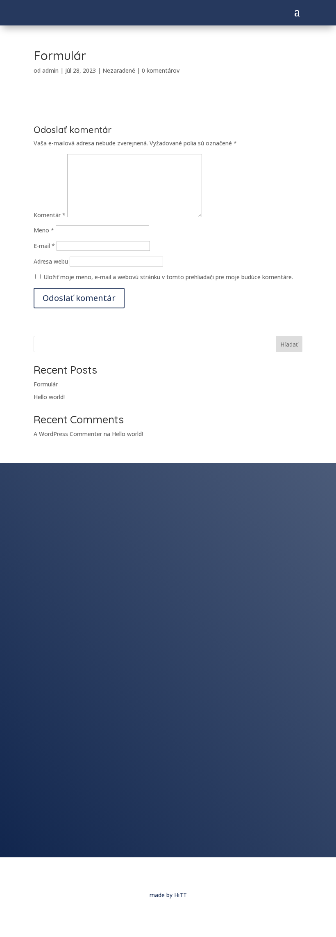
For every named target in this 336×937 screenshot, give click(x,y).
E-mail (44, 246)
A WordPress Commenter (68, 434)
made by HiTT (168, 895)
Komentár (50, 215)
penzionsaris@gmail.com (113, 543)
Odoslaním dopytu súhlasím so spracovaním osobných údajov (126, 800)
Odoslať (283, 837)
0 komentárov (160, 70)
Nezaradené (118, 70)
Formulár (46, 384)
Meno (44, 230)
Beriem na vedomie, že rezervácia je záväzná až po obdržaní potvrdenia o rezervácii (156, 819)
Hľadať (289, 344)
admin (50, 70)
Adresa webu (51, 261)
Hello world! (49, 397)
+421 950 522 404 (101, 527)
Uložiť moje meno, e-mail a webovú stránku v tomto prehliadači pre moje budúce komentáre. (168, 277)
